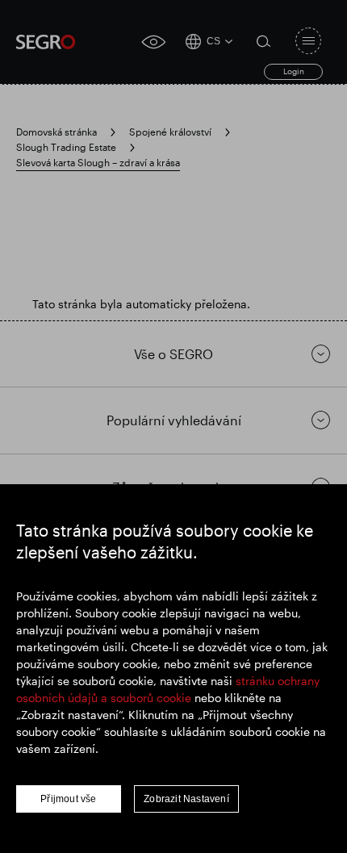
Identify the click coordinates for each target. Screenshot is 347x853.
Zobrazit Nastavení (186, 799)
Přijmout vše (68, 799)
